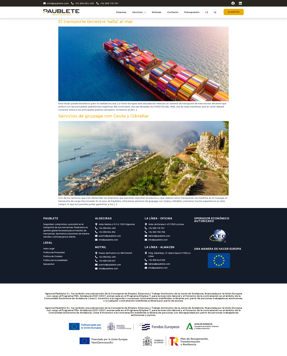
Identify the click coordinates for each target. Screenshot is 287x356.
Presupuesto (191, 12)
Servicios (137, 12)
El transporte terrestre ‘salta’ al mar (95, 21)
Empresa (121, 12)
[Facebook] (233, 3)
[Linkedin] (240, 3)
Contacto (172, 12)
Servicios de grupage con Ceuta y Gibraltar (103, 115)
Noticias (156, 12)
